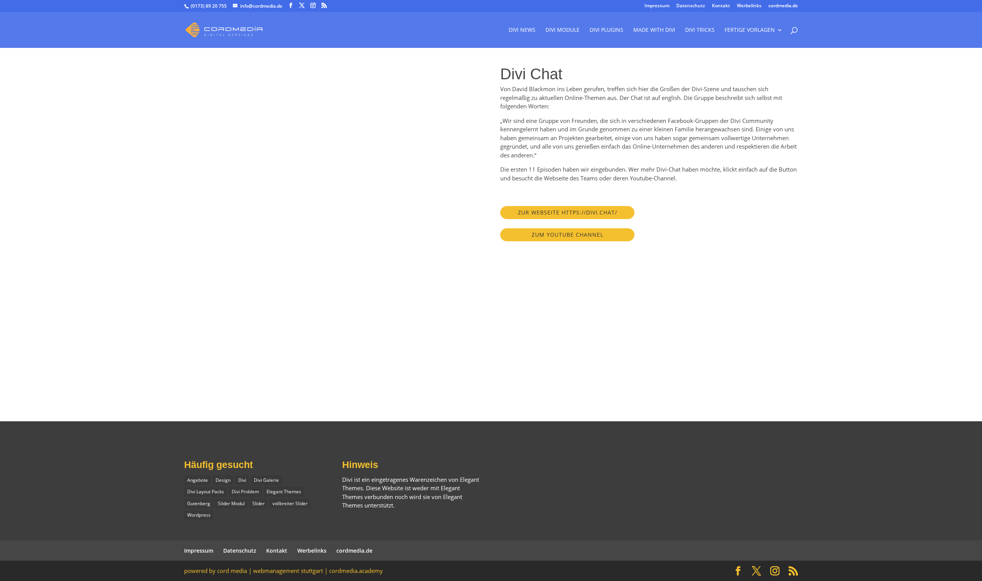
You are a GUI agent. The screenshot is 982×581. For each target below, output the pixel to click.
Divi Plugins (606, 30)
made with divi (654, 30)
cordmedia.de (783, 6)
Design (223, 480)
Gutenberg (198, 503)
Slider (258, 503)
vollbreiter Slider (290, 503)
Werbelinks (749, 6)
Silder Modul (231, 503)
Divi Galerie (266, 480)
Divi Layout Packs (205, 491)
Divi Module (562, 30)
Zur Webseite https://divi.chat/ (567, 212)
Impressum (656, 6)
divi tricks (700, 30)
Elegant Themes (284, 491)
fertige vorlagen (750, 30)
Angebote (197, 480)
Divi (242, 480)
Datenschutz (690, 6)
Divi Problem (245, 491)
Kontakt (721, 6)
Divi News (522, 30)
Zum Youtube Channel (567, 234)
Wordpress (199, 515)
